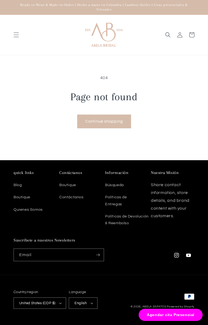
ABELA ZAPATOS (154, 306)
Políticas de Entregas (116, 200)
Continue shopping (104, 121)
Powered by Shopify (180, 306)
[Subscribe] (98, 255)
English (80, 303)
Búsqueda (114, 185)
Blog (18, 185)
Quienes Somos (28, 210)
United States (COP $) (37, 303)
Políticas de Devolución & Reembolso (127, 220)
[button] (16, 35)
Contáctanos (71, 197)
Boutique (22, 197)
